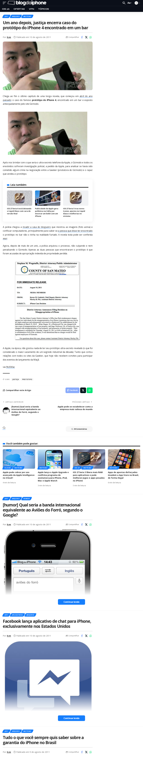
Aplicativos (17, 615)
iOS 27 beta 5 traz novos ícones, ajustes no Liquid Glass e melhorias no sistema (74, 212)
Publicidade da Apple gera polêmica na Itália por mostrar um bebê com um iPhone (46, 212)
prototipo (27, 379)
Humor (26, 499)
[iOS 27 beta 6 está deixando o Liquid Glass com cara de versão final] (19, 198)
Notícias (27, 16)
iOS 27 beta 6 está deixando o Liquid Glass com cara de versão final (19, 211)
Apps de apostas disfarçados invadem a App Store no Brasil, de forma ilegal (123, 475)
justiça (15, 379)
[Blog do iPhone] (27, 3)
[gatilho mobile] (5, 3)
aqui (5, 238)
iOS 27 (77, 468)
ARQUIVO (16, 16)
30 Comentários (80, 429)
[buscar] (124, 3)
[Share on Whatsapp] (91, 37)
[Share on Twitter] (86, 37)
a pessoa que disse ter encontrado (75, 230)
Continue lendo (71, 601)
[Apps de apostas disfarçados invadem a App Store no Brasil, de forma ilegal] (124, 459)
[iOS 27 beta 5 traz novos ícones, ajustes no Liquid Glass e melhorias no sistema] (75, 198)
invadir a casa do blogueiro (37, 227)
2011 (6, 16)
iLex (9, 37)
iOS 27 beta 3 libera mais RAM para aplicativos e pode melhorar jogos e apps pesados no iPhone (89, 476)
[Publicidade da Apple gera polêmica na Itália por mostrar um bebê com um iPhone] (47, 198)
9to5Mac (10, 366)
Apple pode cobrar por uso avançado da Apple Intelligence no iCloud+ (18, 475)
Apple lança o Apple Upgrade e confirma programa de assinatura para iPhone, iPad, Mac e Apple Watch (53, 476)
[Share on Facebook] (82, 37)
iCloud (7, 468)
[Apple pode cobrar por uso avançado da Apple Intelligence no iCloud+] (19, 459)
